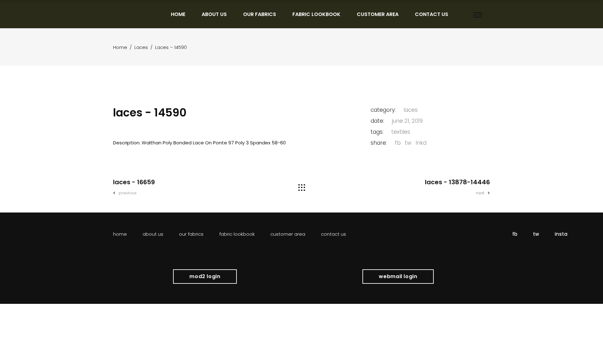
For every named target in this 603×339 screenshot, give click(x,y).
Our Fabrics (191, 234)
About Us (153, 234)
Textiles (400, 132)
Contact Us (333, 234)
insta (561, 234)
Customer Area (287, 234)
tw (408, 143)
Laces (141, 47)
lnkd (421, 143)
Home (120, 47)
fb (398, 143)
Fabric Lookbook (237, 234)
